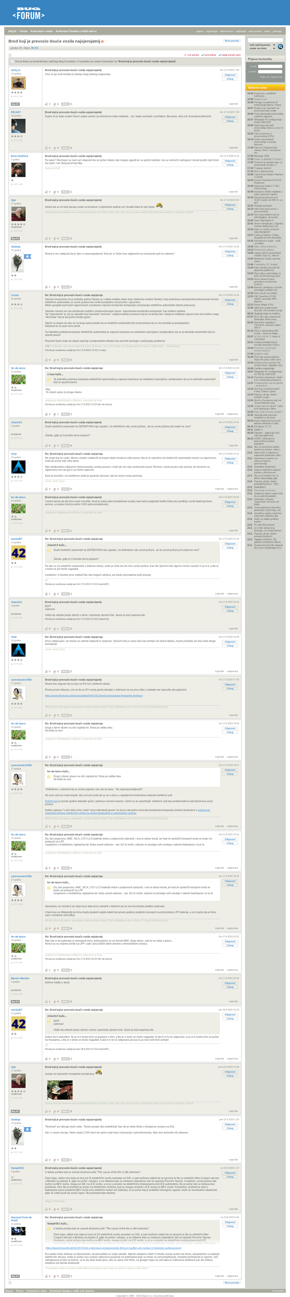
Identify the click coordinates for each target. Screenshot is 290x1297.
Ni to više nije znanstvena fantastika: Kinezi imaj (267, 318)
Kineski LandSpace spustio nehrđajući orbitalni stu (268, 288)
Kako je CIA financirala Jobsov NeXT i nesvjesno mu (267, 150)
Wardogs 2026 (261, 156)
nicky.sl (16, 70)
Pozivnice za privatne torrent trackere (265, 349)
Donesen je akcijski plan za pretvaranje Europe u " (268, 163)
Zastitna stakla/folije (264, 368)
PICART (16, 112)
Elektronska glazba (264, 249)
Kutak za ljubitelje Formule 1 (268, 159)
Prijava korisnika (260, 59)
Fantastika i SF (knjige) (266, 264)
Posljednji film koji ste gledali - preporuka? (268, 384)
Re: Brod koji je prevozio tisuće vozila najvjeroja (74, 295)
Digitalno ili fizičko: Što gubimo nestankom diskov (267, 540)
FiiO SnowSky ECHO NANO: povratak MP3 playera (265, 299)
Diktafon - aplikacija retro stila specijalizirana (267, 434)
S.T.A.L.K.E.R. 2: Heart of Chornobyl (267, 337)
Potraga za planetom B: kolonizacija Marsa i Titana (267, 103)
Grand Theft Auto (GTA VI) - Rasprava (268, 181)
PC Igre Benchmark (264, 524)
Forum (24, 31)
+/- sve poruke (191, 55)
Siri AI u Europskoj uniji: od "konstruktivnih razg (267, 401)
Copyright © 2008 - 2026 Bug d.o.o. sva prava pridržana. (145, 1295)
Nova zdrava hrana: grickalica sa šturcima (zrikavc (265, 281)
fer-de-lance (18, 368)
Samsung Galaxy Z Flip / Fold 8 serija (267, 187)
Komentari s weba (42, 31)
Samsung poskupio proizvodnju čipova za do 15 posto (268, 128)
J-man (15, 295)
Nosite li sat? (260, 99)
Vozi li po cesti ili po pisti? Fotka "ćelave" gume (267, 390)
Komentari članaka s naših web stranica (80, 31)
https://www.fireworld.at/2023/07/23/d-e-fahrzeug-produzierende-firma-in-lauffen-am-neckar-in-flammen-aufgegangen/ (113, 1248)
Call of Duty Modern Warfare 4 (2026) (268, 175)
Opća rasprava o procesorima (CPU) (264, 134)
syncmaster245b (21, 679)
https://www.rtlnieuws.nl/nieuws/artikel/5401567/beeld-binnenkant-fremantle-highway (94, 695)
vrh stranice (278, 1291)
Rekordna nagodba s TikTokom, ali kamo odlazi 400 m (267, 325)
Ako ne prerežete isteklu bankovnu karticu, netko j (267, 448)
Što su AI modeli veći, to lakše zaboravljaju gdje (266, 476)
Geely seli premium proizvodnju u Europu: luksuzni (265, 142)
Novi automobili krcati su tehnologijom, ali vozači (266, 215)
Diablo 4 (258, 429)
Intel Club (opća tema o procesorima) (266, 210)
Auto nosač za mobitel (265, 293)
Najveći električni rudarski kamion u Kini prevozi (267, 471)
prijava (199, 31)
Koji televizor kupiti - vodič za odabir (267, 242)
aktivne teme (226, 31)
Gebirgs (16, 246)
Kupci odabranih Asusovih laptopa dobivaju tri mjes (267, 422)
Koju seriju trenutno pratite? (268, 411)
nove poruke (255, 31)
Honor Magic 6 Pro (263, 304)
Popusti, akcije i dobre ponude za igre (265, 395)
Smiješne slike (261, 353)
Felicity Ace (51, 801)
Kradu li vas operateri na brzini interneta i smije (266, 109)
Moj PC (15, 104)
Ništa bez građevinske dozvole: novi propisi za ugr (268, 309)
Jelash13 (17, 422)
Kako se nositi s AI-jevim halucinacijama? (266, 230)
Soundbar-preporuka (265, 466)
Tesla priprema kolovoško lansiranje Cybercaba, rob (267, 508)
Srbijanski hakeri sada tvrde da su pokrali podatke (268, 494)
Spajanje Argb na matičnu (267, 313)
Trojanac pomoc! (263, 168)
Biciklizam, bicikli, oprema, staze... (267, 259)
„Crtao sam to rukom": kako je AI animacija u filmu (268, 407)
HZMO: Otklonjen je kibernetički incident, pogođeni (264, 441)
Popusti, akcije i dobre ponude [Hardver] (265, 534)
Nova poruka (232, 40)
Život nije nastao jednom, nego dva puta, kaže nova (267, 358)
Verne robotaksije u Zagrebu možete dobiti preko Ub (268, 224)
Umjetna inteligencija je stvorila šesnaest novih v (267, 343)
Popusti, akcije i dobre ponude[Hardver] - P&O (266, 482)
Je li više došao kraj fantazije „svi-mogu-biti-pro (268, 529)
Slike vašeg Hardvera (265, 246)
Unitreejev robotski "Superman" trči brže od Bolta (266, 502)
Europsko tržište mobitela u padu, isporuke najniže (268, 192)
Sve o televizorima (263, 171)
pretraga (277, 31)
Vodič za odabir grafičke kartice (266, 520)
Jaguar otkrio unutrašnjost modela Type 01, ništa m (267, 254)
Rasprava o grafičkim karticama (265, 94)
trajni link (233, 104)
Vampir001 (18, 1168)
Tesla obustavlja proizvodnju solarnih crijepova (268, 115)
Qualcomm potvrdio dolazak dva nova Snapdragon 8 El (268, 546)
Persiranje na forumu (265, 490)
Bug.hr (12, 31)
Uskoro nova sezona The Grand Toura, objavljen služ (268, 363)
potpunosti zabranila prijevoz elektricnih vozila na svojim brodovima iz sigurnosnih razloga (127, 812)
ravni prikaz (210, 55)
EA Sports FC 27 (262, 426)
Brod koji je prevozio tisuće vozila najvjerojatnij (147, 61)
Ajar (14, 200)
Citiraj (230, 79)
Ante (14, 453)
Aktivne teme (257, 87)
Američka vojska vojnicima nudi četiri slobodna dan (268, 514)
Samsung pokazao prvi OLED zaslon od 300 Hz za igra (268, 200)
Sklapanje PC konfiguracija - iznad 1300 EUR (268, 120)
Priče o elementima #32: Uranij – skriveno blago (266, 332)
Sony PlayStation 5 (263, 220)
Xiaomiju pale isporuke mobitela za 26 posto (265, 416)
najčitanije (241, 31)
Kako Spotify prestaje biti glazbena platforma (266, 268)
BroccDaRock (20, 156)
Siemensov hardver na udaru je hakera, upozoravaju (265, 461)
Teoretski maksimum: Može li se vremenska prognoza (268, 378)
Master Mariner (20, 978)
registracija (211, 31)
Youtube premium (263, 205)
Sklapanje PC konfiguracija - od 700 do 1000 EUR (268, 372)
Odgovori (230, 75)
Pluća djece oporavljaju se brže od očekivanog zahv (267, 274)
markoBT (17, 538)
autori (267, 31)
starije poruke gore (231, 55)
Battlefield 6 (260, 487)
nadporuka (232, 414)
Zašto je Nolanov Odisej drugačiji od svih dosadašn (268, 236)
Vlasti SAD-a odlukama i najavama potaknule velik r (268, 453)
